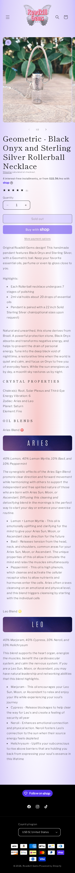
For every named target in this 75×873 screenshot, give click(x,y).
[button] (7, 17)
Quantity (8, 197)
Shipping (7, 172)
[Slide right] (46, 129)
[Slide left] (29, 129)
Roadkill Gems (31, 866)
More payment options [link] (37, 238)
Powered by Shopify (50, 866)
